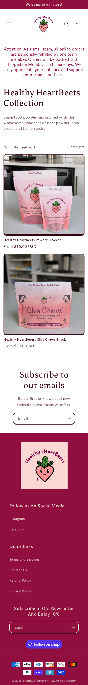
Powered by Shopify (63, 680)
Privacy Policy (20, 591)
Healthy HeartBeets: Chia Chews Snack (35, 339)
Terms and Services (24, 559)
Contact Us (18, 570)
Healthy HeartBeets (36, 680)
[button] (9, 24)
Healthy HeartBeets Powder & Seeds (32, 240)
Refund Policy (20, 580)
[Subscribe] (69, 418)
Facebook (16, 529)
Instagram (17, 519)
